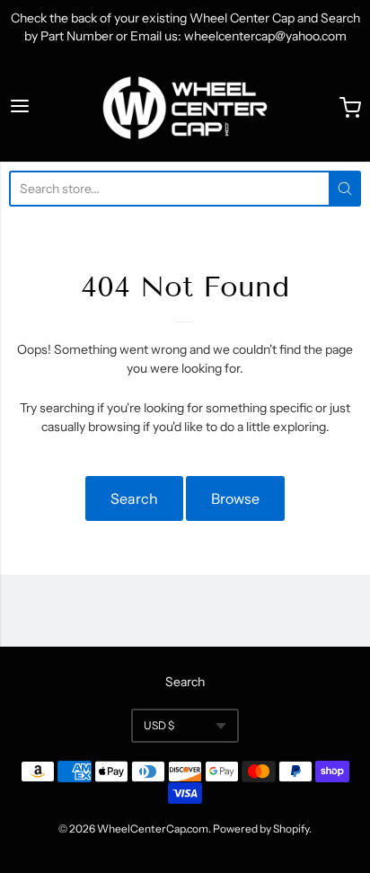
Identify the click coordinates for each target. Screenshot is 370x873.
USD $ (159, 725)
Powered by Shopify (261, 828)
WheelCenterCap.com (152, 828)
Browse (235, 498)
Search (134, 498)
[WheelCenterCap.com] (185, 108)
